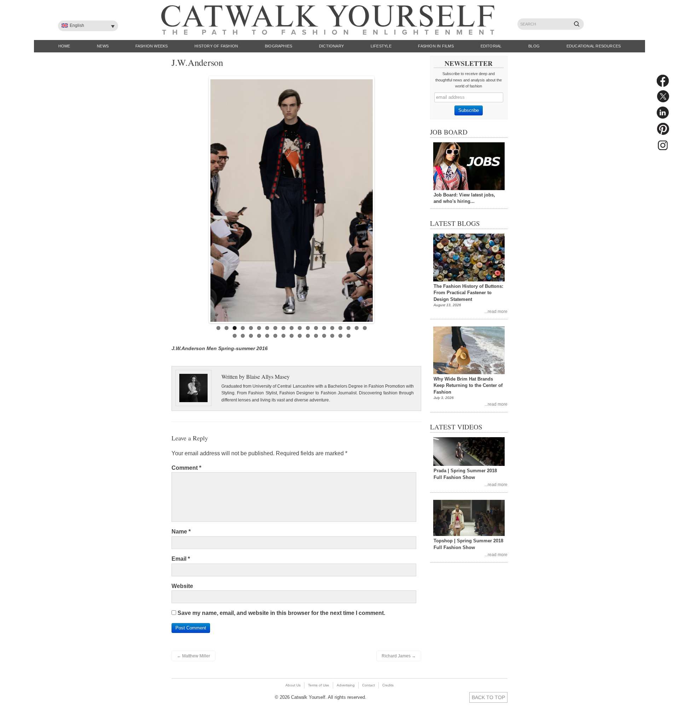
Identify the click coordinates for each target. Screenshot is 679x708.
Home (64, 46)
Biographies (278, 46)
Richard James (399, 655)
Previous (203, 198)
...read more (495, 311)
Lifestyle (381, 46)
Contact (368, 685)
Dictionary (331, 46)
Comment (186, 468)
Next (380, 198)
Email (181, 559)
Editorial (491, 46)
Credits (388, 685)
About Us (293, 685)
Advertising (346, 685)
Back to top (488, 697)
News (103, 46)
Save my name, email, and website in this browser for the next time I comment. (281, 613)
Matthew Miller (193, 655)
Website (182, 586)
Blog (534, 46)
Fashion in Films (436, 46)
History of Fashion (216, 46)
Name (181, 532)
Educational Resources (594, 46)
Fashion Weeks (151, 46)
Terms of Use (318, 685)
